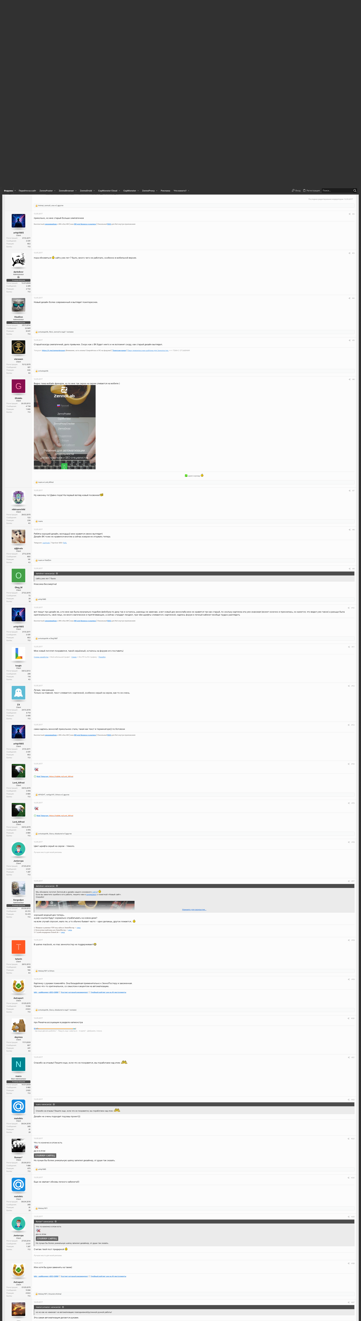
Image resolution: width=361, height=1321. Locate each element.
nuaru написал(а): (44, 918)
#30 (353, 1288)
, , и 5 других (55, 647)
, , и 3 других (50, 19)
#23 (353, 952)
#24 (353, 991)
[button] (15, 4)
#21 (353, 871)
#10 (353, 421)
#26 (353, 1077)
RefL (65, 356)
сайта (94, 705)
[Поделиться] (349, 27)
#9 (353, 382)
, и (49, 1163)
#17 (353, 694)
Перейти (102, 470)
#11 (353, 460)
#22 (353, 913)
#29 (353, 1249)
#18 (353, 753)
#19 (353, 793)
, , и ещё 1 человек (55, 145)
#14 (353, 577)
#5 (353, 154)
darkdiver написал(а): (45, 387)
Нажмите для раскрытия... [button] (194, 723)
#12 (353, 499)
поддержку (91, 708)
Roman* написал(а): (45, 1035)
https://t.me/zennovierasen (53, 164)
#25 (353, 1030)
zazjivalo (46, 356)
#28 (353, 1210)
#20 (353, 832)
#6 (353, 193)
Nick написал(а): (43, 1293)
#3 (353, 66)
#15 (353, 616)
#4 (353, 111)
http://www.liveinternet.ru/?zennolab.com (54, 1309)
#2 (353, 27)
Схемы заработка (41, 470)
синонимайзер (51, 37)
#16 (353, 655)
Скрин (74, 470)
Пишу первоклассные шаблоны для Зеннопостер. (148, 164)
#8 (353, 343)
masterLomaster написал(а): (48, 1176)
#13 (353, 538)
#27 (353, 1171)
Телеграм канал (119, 164)
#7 (353, 304)
